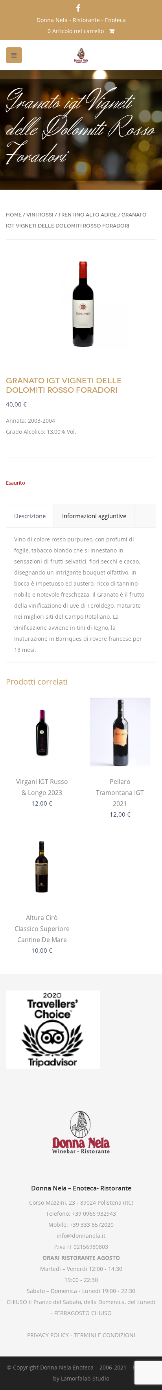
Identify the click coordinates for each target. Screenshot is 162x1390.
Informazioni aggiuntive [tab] (94, 516)
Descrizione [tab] (30, 516)
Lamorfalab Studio (85, 1378)
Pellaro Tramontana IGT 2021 (120, 792)
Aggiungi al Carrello (42, 752)
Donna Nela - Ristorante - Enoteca (81, 20)
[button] (143, 268)
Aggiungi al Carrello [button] (42, 888)
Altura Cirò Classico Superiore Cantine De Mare (42, 928)
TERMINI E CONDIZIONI (103, 1335)
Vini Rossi (39, 215)
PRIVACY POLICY (48, 1335)
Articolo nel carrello (76, 31)
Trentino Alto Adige (87, 215)
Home (14, 215)
